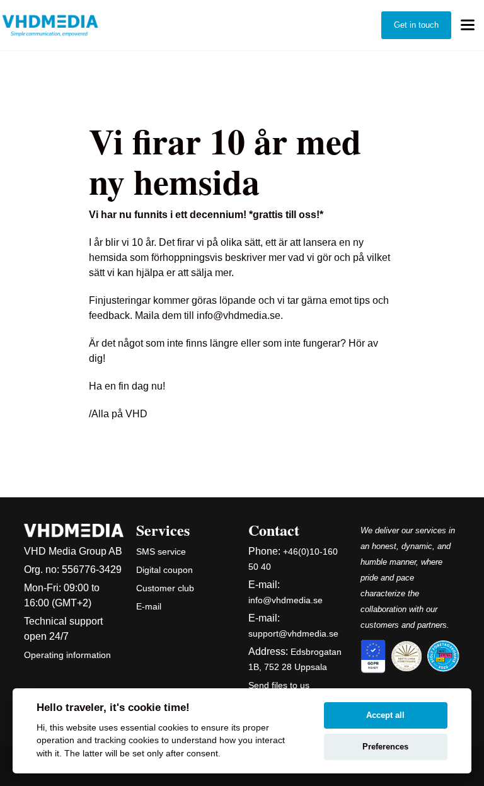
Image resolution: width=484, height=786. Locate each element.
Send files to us (278, 685)
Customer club (165, 588)
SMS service (161, 551)
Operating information (67, 655)
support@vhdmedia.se (293, 633)
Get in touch (416, 25)
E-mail (148, 606)
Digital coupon (164, 570)
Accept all (385, 715)
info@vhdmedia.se (285, 600)
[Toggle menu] (467, 25)
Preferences (385, 746)
